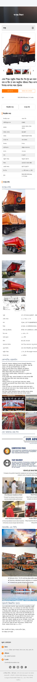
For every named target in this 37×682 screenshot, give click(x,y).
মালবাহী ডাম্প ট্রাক (9, 629)
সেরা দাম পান (10, 91)
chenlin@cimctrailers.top (12, 662)
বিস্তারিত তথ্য (10, 107)
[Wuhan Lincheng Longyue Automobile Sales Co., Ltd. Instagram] (18, 667)
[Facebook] (14, 667)
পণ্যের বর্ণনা (27, 107)
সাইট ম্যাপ (13, 673)
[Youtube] (21, 667)
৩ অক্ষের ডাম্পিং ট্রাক (19, 629)
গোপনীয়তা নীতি (6, 673)
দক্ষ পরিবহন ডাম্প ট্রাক (7, 632)
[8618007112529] (25, 667)
